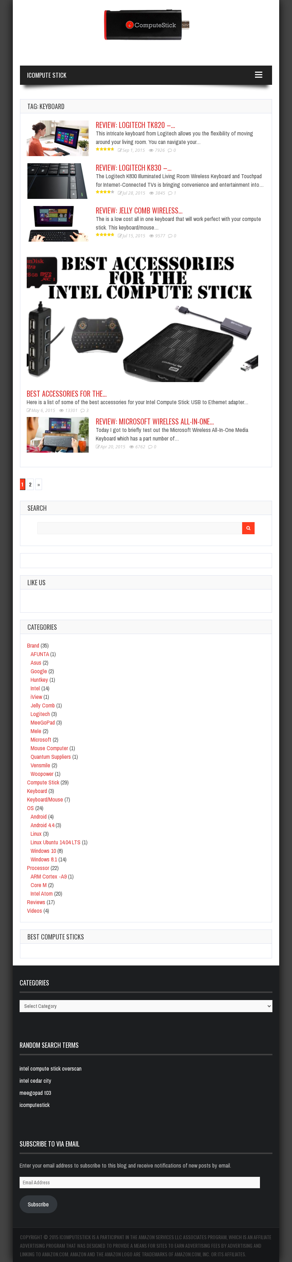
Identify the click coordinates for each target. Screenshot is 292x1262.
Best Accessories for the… (67, 393)
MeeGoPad (43, 722)
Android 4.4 (42, 825)
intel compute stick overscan (51, 1068)
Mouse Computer (49, 748)
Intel (35, 688)
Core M (39, 885)
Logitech (40, 714)
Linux (36, 834)
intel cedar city (35, 1081)
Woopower (42, 774)
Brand (33, 645)
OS (30, 808)
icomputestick (34, 1105)
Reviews (36, 902)
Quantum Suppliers (51, 757)
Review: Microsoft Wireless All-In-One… (155, 421)
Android (39, 816)
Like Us (36, 582)
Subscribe (38, 1204)
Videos (34, 911)
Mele (36, 731)
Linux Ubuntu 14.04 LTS (55, 842)
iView (36, 697)
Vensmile (40, 765)
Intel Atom (42, 893)
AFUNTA (40, 654)
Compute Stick (43, 782)
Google (39, 671)
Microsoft (41, 739)
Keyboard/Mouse (45, 799)
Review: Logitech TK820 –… (135, 124)
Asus (36, 662)
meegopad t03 (35, 1093)
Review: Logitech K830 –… (134, 167)
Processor (38, 868)
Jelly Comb (43, 705)
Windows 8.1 (44, 859)
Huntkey (39, 680)
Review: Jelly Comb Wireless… (139, 210)
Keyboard (37, 791)
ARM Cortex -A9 (49, 876)
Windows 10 (43, 851)
